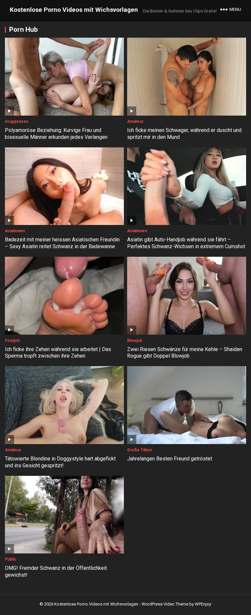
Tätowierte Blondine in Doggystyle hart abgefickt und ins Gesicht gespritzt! (60, 462)
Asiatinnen (15, 231)
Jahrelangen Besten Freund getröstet (169, 459)
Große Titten (139, 450)
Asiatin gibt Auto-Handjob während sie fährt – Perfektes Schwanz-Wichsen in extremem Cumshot (186, 243)
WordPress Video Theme (165, 604)
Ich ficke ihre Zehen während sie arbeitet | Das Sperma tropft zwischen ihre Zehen (58, 352)
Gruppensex (16, 121)
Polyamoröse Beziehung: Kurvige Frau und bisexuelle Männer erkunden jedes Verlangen (56, 133)
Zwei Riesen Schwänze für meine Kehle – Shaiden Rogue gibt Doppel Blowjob (184, 352)
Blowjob (134, 340)
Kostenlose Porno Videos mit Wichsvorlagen (74, 9)
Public (10, 559)
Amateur (135, 121)
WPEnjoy (203, 604)
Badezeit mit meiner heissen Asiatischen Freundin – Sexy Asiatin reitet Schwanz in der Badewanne (62, 243)
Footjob (12, 340)
